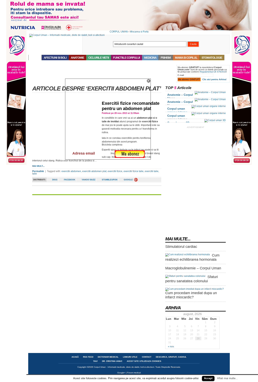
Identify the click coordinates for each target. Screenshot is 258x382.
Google (128, 180)
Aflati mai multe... (227, 378)
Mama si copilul (186, 57)
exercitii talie (151, 171)
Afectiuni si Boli (55, 57)
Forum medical (134, 373)
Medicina (150, 57)
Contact (146, 357)
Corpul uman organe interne (177, 110)
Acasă (35, 57)
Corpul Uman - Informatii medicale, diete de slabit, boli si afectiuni (124, 367)
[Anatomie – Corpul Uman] (210, 92)
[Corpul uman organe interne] (208, 106)
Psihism (166, 57)
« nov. (171, 346)
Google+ (121, 373)
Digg (54, 180)
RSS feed (88, 357)
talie (34, 173)
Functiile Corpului (126, 57)
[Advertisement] (101, 74)
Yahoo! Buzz (88, 180)
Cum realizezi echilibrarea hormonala (192, 257)
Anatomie (77, 57)
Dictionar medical (108, 357)
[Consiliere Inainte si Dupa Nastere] (129, 29)
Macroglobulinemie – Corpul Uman (193, 268)
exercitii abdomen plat (94, 171)
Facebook (69, 180)
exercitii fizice (115, 171)
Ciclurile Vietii (98, 57)
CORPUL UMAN (119, 31)
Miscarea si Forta (139, 31)
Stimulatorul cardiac (181, 247)
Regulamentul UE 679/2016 (213, 72)
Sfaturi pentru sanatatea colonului (191, 279)
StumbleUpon (109, 180)
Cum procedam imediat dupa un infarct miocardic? (191, 295)
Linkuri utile (130, 357)
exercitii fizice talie (134, 171)
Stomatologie (212, 57)
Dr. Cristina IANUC (112, 361)
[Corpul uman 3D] (215, 120)
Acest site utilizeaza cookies (144, 361)
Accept (208, 378)
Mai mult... (38, 166)
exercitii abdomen (71, 171)
